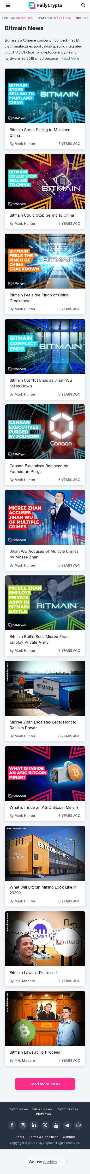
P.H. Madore (25, 981)
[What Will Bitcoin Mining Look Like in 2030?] (45, 853)
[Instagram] (23, 1125)
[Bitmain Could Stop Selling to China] (45, 181)
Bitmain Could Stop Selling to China (42, 215)
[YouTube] (56, 1125)
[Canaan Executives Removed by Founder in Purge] (45, 431)
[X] (45, 1125)
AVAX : (34, 18)
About (19, 1137)
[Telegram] (67, 1125)
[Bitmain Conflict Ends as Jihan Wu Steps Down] (45, 346)
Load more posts (45, 1084)
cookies (50, 1161)
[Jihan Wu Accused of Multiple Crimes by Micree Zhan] (45, 517)
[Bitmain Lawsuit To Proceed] (45, 1018)
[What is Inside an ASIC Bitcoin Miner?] (45, 773)
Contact (69, 1137)
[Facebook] (12, 1125)
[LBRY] (78, 1125)
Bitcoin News (42, 1109)
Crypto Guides (67, 1109)
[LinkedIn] (34, 1125)
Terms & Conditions (43, 1137)
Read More (70, 58)
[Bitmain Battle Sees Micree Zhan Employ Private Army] (45, 602)
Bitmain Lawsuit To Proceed (35, 1052)
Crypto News (18, 1109)
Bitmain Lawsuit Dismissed (33, 972)
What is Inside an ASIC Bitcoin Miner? (44, 807)
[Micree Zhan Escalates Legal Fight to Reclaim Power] (45, 688)
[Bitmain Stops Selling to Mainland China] (45, 96)
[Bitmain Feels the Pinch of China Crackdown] (45, 261)
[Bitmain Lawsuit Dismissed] (45, 938)
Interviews (43, 1114)
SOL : (72, 18)
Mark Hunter (25, 144)
